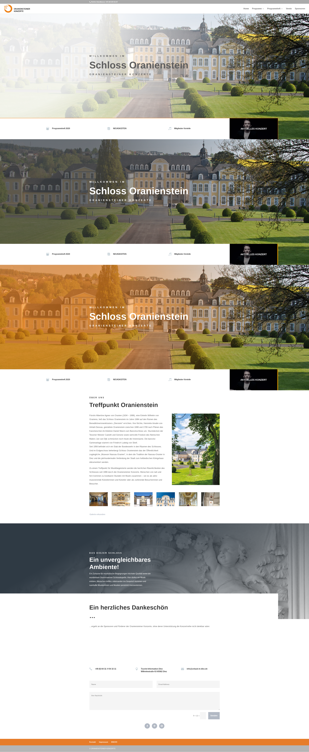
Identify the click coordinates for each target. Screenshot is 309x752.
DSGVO (114, 742)
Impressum (103, 742)
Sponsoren (300, 9)
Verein (289, 9)
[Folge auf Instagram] (161, 726)
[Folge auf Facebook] (147, 726)
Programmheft (273, 9)
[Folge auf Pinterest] (154, 726)
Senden (214, 716)
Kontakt (92, 742)
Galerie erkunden (97, 514)
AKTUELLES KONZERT (254, 128)
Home (246, 9)
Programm (257, 9)
